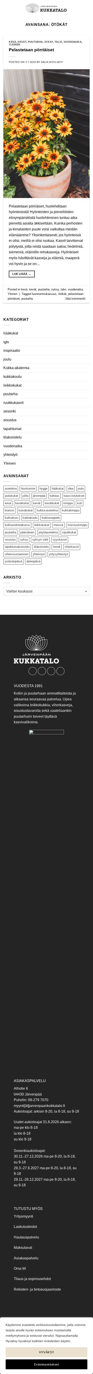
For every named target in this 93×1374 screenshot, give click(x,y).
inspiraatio (11, 350)
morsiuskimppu (77, 525)
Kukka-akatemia (16, 368)
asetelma (11, 488)
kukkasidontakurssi (17, 525)
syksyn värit (40, 539)
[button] (6, 7)
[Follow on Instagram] (42, 671)
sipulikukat (69, 532)
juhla (25, 495)
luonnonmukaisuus (44, 294)
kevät (36, 503)
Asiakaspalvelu (26, 1258)
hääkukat (10, 333)
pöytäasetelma (48, 532)
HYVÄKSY (46, 1352)
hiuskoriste (28, 488)
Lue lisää (21, 274)
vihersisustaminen (16, 554)
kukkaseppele (51, 517)
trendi (56, 546)
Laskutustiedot (25, 1227)
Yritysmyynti (23, 1216)
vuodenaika (12, 446)
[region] (46, 1345)
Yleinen (9, 463)
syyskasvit (60, 539)
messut (58, 525)
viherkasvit (72, 546)
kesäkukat (22, 503)
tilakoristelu (12, 437)
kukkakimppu (70, 510)
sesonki (9, 411)
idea (70, 488)
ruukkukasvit (13, 403)
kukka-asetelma (47, 510)
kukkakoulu (12, 377)
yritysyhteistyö (58, 554)
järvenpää (39, 495)
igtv (6, 342)
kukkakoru (11, 517)
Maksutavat (23, 1247)
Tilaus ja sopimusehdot (32, 1279)
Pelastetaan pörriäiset (31, 49)
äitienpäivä (33, 561)
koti (79, 503)
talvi (58, 41)
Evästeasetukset (46, 1364)
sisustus (9, 420)
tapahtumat (12, 429)
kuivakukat (26, 510)
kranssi (9, 510)
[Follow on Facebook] (32, 671)
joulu (7, 359)
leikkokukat (12, 385)
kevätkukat (52, 503)
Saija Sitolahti (52, 62)
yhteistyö (10, 455)
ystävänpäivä (13, 561)
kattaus (54, 495)
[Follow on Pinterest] (51, 671)
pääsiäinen (27, 532)
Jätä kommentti (75, 298)
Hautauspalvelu (26, 1237)
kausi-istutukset (74, 495)
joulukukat (11, 495)
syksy (24, 539)
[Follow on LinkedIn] (60, 671)
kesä (8, 503)
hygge (43, 488)
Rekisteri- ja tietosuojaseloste (37, 1289)
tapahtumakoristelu (17, 546)
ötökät (62, 294)
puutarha (10, 394)
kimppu (68, 503)
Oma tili (20, 1268)
